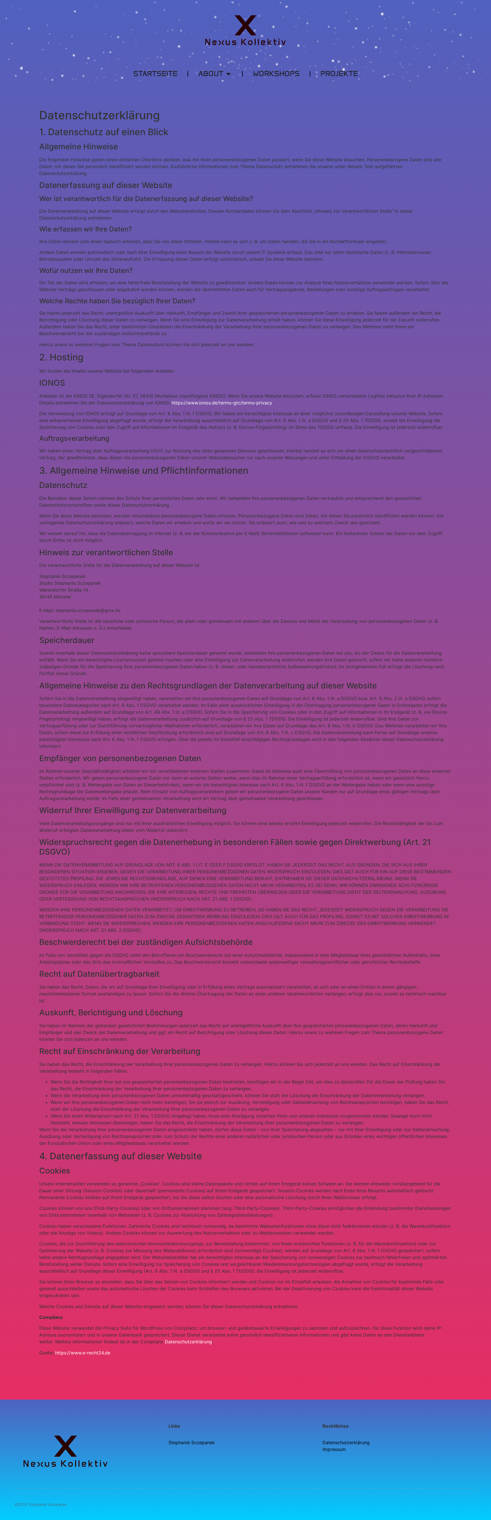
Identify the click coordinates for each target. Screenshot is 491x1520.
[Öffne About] (228, 73)
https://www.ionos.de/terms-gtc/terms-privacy (222, 403)
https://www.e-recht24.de (82, 1353)
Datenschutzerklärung (188, 1341)
